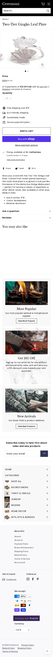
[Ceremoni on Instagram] (27, 579)
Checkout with (22, 618)
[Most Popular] (26, 293)
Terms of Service (22, 559)
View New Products (26, 426)
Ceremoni (10, 4)
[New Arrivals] (26, 400)
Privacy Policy (27, 645)
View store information (16, 160)
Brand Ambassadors (24, 547)
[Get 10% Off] (26, 342)
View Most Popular (26, 321)
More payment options (26, 145)
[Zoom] (42, 64)
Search (17, 536)
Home (4, 19)
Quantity (7, 93)
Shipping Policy (21, 551)
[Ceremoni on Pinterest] (37, 579)
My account (19, 562)
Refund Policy (20, 555)
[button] (26, 86)
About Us (18, 540)
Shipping (6, 89)
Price (5, 76)
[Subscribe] (44, 454)
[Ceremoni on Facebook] (32, 579)
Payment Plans (21, 544)
